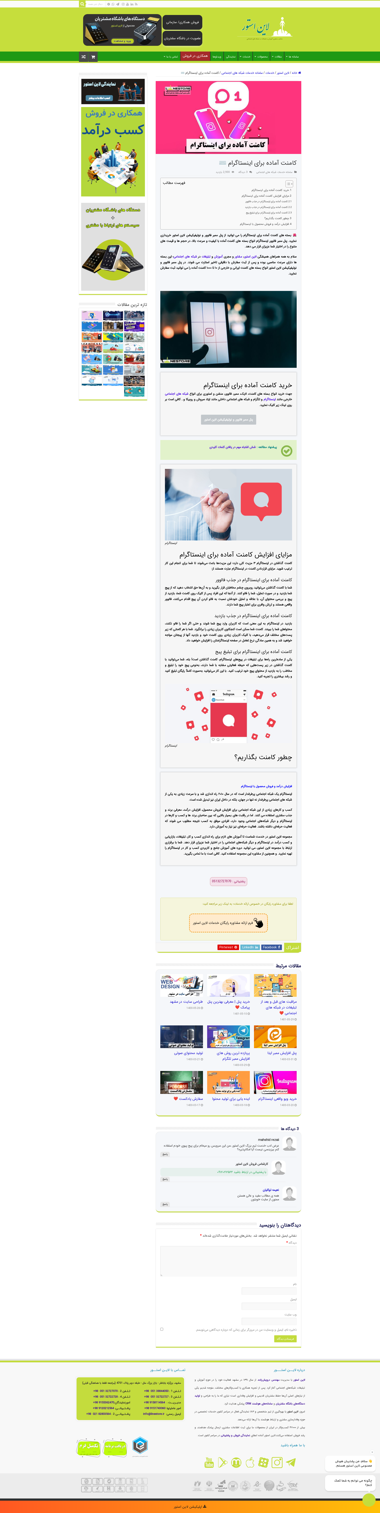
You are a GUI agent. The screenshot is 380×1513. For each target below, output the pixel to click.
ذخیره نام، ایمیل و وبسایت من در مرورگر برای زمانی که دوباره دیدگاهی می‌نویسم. (246, 1329)
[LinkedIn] (132, 4)
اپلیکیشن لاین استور (188, 1506)
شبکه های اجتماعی (185, 256)
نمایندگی (231, 57)
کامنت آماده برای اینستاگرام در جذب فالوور (266, 201)
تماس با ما (172, 57)
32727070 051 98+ (105, 1391)
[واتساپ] (113, 4)
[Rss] (136, 4)
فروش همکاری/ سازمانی (182, 22)
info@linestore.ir (154, 1414)
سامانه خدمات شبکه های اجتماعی (242, 72)
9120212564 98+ (103, 1408)
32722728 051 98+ (105, 1397)
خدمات (246, 57)
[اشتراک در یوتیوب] (208, 1462)
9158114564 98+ (154, 1402)
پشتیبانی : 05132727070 (228, 881)
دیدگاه (291, 1242)
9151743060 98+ (154, 1408)
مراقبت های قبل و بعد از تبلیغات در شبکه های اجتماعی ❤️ (279, 1007)
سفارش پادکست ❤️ (188, 1099)
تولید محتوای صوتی (188, 1053)
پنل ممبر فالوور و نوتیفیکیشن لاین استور (228, 419)
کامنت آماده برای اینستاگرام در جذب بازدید (266, 207)
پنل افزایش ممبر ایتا (282, 1053)
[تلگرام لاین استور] (290, 1462)
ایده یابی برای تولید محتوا (231, 1099)
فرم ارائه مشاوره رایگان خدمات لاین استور (223, 923)
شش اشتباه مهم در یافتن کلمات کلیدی (232, 447)
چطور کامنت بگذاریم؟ (276, 218)
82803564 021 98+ (98, 1414)
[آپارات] (108, 4)
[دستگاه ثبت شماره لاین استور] (122, 29)
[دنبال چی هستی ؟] (82, 4)
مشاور (238, 256)
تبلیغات (206, 256)
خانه (295, 72)
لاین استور (283, 72)
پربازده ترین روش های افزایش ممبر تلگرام (233, 1056)
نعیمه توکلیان (271, 1189)
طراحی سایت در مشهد (186, 1002)
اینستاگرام (270, 399)
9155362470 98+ (103, 1402)
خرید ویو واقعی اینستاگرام (277, 1099)
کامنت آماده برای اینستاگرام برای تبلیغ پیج (267, 213)
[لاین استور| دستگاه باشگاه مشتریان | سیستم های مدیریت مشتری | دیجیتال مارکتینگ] (265, 29)
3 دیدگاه (243, 172)
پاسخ (165, 1154)
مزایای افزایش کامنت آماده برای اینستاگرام (265, 196)
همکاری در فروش (195, 56)
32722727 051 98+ (156, 1397)
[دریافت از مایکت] (236, 1462)
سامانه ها (294, 57)
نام (295, 1284)
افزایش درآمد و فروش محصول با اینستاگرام (264, 224)
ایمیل (293, 1299)
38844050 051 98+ (156, 1391)
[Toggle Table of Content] (287, 184)
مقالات (278, 57)
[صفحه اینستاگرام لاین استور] (277, 1462)
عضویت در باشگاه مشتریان (182, 38)
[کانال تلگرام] (118, 4)
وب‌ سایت (291, 1314)
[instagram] (123, 4)
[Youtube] (127, 4)
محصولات (262, 57)
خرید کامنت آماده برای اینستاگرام (270, 190)
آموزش (218, 256)
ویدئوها (217, 57)
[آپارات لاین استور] (263, 1462)
